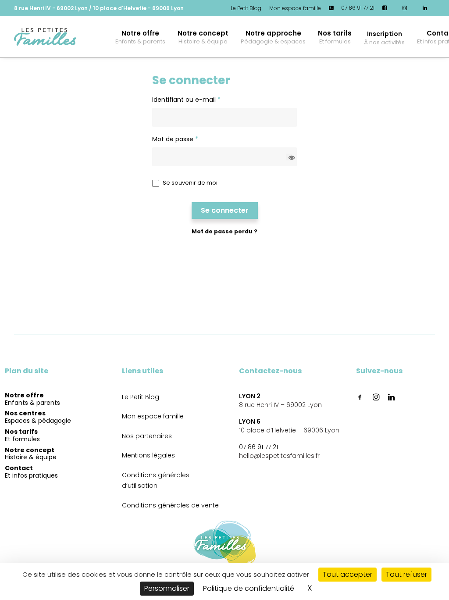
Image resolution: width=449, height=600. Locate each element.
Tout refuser (406, 574)
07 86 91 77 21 (258, 447)
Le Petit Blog (246, 8)
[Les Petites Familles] (45, 37)
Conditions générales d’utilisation (155, 480)
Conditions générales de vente (170, 505)
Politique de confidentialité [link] (248, 588)
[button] (384, 36)
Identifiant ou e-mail (186, 99)
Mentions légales (148, 455)
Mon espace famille (295, 8)
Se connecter (225, 210)
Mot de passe (175, 139)
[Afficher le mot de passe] (289, 157)
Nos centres (38, 417)
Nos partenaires (147, 436)
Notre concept (203, 37)
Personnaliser (166, 588)
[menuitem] (247, 8)
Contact (31, 471)
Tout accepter (347, 574)
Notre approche (273, 37)
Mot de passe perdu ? (224, 231)
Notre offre (140, 37)
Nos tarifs (335, 37)
